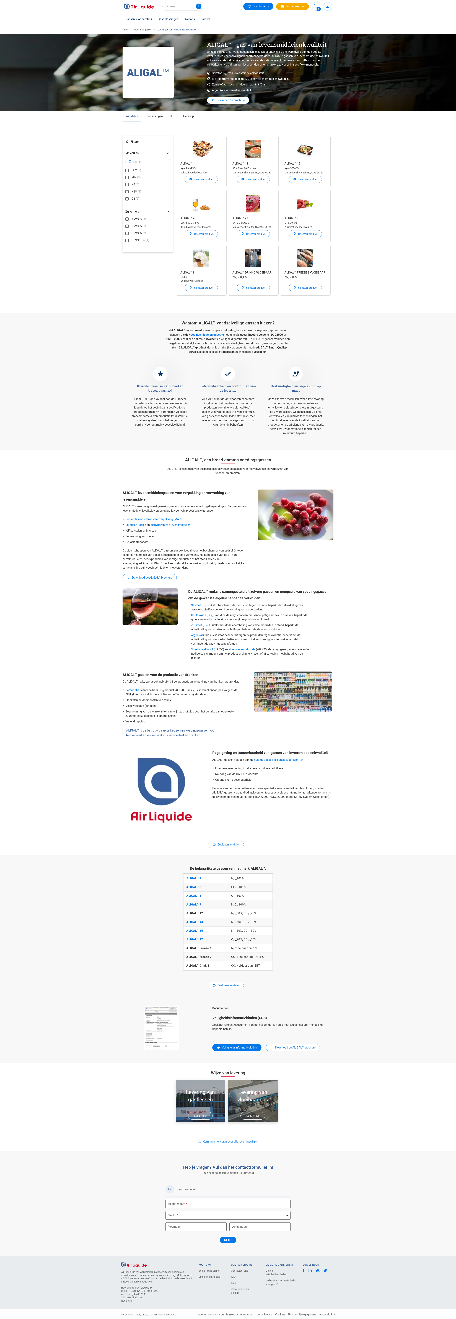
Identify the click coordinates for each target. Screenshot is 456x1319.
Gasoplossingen (168, 19)
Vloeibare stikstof (202, 649)
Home (125, 30)
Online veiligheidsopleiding (276, 1272)
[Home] (134, 1264)
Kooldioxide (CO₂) (202, 615)
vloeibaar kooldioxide (242, 649)
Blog (233, 1283)
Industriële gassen (143, 30)
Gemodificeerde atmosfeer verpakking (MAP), (153, 519)
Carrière (205, 19)
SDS (172, 116)
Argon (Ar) (197, 635)
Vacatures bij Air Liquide (240, 1291)
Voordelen (131, 116)
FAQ (233, 1276)
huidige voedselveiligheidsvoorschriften (279, 759)
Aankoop (188, 116)
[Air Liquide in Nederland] (139, 6)
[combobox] (182, 6)
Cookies (280, 1314)
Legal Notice (264, 1314)
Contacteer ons (239, 1270)
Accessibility (327, 1314)
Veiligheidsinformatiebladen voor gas (278, 1282)
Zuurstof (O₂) (199, 625)
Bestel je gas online (209, 1270)
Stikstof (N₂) (199, 605)
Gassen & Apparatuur (138, 19)
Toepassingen (154, 116)
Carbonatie (132, 690)
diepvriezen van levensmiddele (170, 525)
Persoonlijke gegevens (302, 1314)
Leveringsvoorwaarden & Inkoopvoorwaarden (225, 1314)
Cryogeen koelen (135, 525)
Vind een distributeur (210, 1276)
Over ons (189, 19)
